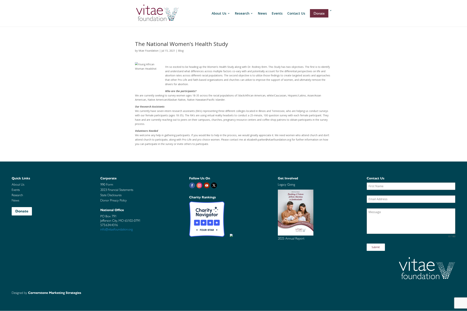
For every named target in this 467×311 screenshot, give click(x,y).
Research (242, 13)
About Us (219, 13)
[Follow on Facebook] (192, 185)
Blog (181, 50)
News (262, 13)
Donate (21, 211)
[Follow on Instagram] (199, 185)
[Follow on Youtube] (207, 185)
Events (277, 13)
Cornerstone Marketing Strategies (54, 293)
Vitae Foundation (148, 50)
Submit (376, 247)
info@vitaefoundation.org (116, 229)
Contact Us (296, 13)
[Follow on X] (214, 185)
